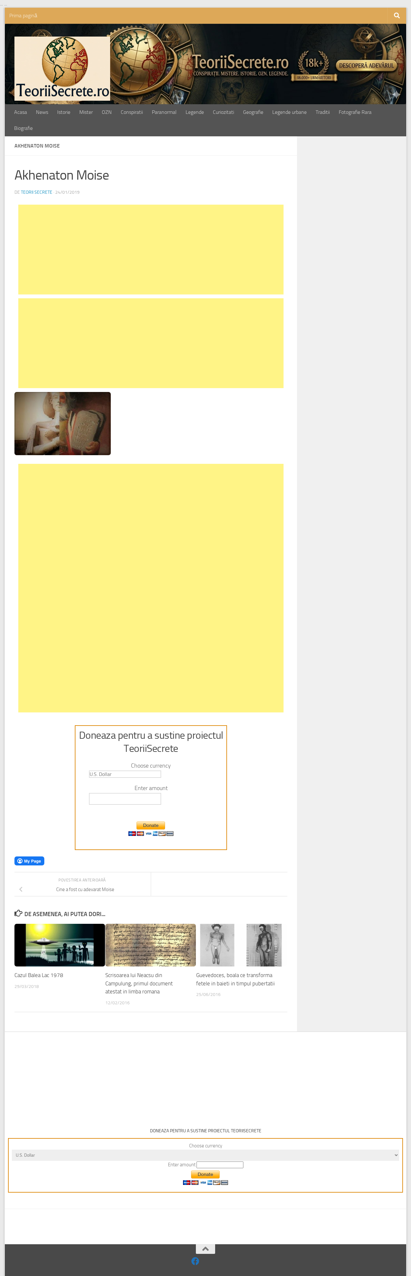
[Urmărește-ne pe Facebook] (195, 1261)
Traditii (323, 112)
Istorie (63, 112)
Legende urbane (289, 112)
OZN (107, 112)
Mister (86, 112)
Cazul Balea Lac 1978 (38, 975)
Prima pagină (23, 16)
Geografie (253, 112)
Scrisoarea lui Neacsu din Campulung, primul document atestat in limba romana (139, 983)
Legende (195, 112)
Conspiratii (132, 112)
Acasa (20, 112)
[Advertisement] (151, 249)
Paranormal (164, 112)
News (42, 112)
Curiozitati (223, 112)
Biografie (23, 128)
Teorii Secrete (36, 192)
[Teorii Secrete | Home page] (62, 69)
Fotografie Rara (355, 112)
